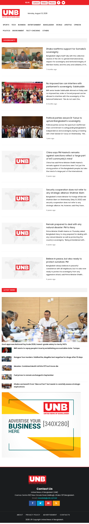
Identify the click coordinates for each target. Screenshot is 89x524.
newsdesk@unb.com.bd (44, 498)
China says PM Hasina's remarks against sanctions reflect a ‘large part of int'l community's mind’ (66, 155)
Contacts (65, 515)
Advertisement (50, 515)
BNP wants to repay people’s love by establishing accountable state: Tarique (47, 348)
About (20, 515)
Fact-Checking (33, 30)
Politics (6, 30)
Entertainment (34, 25)
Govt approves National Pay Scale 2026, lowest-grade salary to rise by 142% (34, 344)
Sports (6, 25)
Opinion (77, 25)
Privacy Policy (33, 515)
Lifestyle (68, 25)
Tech (13, 25)
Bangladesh (48, 25)
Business (21, 25)
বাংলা (27, 2)
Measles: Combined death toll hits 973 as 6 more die (36, 366)
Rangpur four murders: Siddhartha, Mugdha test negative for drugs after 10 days (48, 357)
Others (45, 30)
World (59, 25)
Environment (18, 30)
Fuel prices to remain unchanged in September (34, 375)
